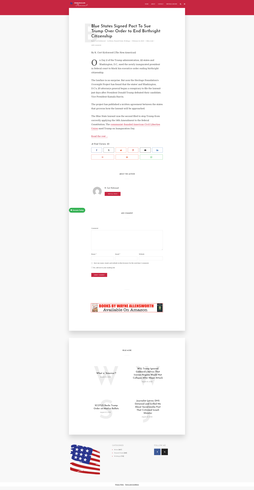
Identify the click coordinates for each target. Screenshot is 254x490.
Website (141, 254)
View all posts (112, 194)
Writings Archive (171, 4)
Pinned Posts (118, 41)
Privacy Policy (119, 484)
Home (146, 4)
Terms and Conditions (132, 484)
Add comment (96, 45)
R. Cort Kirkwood (99, 41)
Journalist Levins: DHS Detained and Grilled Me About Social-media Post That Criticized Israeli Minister (148, 407)
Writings (127, 41)
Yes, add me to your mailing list (104, 267)
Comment (94, 228)
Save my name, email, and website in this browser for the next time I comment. (121, 263)
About (153, 4)
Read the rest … (99, 136)
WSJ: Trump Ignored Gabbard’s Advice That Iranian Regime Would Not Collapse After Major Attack (148, 373)
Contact (161, 4)
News (111, 41)
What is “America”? (106, 373)
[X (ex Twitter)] (164, 452)
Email (117, 254)
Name (94, 254)
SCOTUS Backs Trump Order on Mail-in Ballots (106, 407)
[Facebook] (157, 452)
